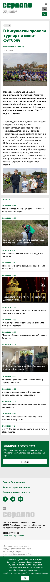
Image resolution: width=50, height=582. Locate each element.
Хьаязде (25, 462)
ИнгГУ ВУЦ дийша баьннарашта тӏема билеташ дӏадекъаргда (24, 430)
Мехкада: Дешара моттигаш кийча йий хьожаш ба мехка (24, 336)
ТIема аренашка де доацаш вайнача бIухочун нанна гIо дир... (24, 405)
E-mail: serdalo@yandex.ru (14, 536)
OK (25, 578)
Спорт (7, 25)
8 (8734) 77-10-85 (11, 533)
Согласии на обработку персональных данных (30, 573)
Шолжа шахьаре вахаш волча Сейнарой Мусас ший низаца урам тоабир (24, 312)
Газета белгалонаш (14, 482)
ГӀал (44, 14)
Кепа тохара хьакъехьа (16, 487)
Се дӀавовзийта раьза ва (16, 492)
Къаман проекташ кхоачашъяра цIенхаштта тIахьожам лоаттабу (23, 324)
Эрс (44, 9)
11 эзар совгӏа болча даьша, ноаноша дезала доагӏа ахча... (23, 267)
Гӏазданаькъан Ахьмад (13, 46)
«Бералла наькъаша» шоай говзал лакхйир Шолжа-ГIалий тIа (22, 381)
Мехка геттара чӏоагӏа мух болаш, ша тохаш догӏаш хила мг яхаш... (23, 210)
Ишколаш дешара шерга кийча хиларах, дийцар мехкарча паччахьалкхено (21, 393)
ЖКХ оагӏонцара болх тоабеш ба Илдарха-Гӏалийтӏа (22, 255)
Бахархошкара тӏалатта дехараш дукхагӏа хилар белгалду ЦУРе (22, 418)
